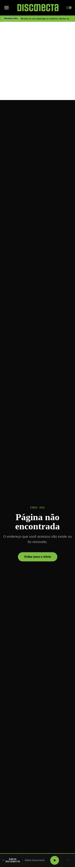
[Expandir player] (68, 860)
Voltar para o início (37, 556)
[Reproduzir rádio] (54, 860)
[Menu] (6, 7)
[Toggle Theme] (69, 7)
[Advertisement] (37, 61)
